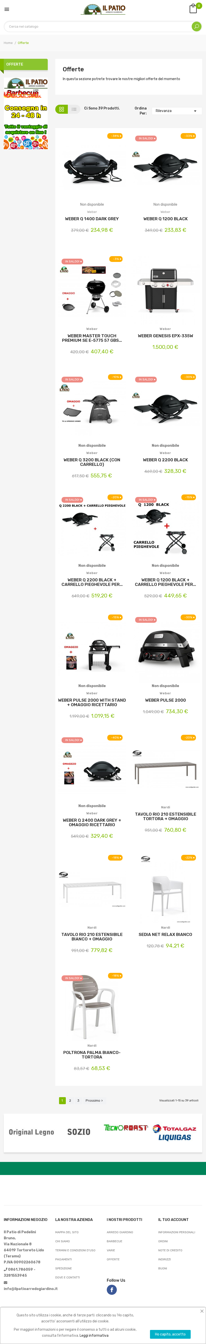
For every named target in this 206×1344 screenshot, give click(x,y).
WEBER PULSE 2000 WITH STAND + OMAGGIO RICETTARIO (92, 702)
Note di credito (170, 1250)
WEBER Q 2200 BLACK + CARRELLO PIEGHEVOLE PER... (92, 582)
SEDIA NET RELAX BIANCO (165, 934)
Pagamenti (63, 1259)
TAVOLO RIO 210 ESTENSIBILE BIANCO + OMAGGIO (92, 936)
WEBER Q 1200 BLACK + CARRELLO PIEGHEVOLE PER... (165, 582)
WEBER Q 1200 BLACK (165, 218)
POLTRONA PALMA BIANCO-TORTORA (92, 1054)
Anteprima (105, 171)
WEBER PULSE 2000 (165, 700)
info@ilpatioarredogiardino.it (31, 1289)
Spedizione (63, 1268)
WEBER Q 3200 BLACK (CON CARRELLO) (92, 462)
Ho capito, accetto (170, 1334)
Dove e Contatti (67, 1277)
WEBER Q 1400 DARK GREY (92, 218)
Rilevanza (177, 111)
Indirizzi (164, 1259)
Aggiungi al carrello (78, 291)
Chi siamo (62, 1241)
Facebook (112, 1290)
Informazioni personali (176, 1232)
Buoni (162, 1268)
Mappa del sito (67, 1232)
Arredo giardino (120, 1232)
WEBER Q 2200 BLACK (165, 460)
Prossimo (95, 1100)
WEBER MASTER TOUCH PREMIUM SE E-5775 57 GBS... (92, 338)
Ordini (163, 1241)
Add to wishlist (92, 171)
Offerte (14, 64)
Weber (92, 211)
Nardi (165, 807)
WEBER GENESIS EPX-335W (165, 335)
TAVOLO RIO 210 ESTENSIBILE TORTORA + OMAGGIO (165, 816)
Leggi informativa (94, 1335)
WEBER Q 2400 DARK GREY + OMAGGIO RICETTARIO (92, 822)
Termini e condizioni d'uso (75, 1250)
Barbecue (114, 1241)
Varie (111, 1250)
